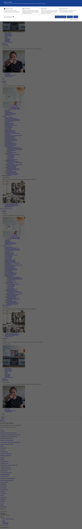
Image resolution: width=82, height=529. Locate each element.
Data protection (75, 19)
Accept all (76, 16)
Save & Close (69, 16)
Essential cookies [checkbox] (9, 8)
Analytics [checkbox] (45, 8)
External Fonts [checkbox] (27, 8)
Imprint (71, 19)
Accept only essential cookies (60, 16)
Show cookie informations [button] (8, 16)
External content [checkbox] (64, 8)
